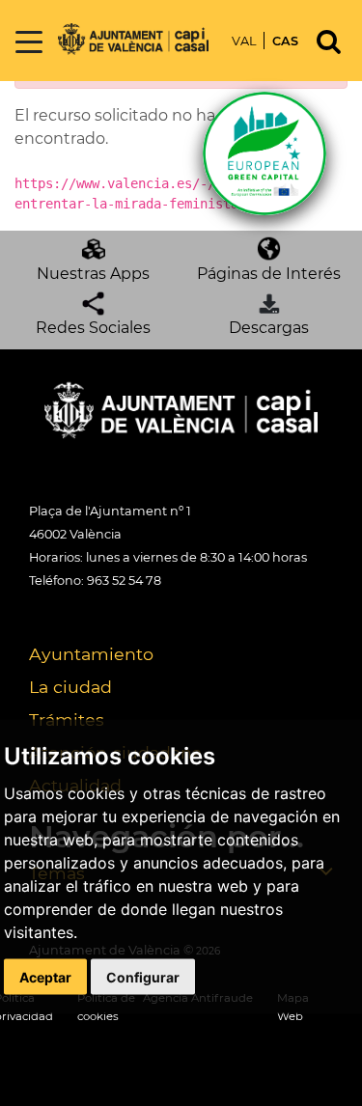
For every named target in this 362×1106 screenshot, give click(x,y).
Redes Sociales (93, 327)
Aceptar (45, 977)
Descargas (269, 327)
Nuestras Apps (93, 273)
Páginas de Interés (269, 273)
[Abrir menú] (28, 43)
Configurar (143, 977)
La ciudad (70, 687)
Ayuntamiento (91, 654)
